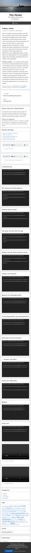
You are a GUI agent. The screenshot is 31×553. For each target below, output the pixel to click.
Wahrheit (8, 524)
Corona (8, 508)
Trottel (20, 519)
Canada (3, 508)
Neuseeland (17, 513)
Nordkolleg (4, 515)
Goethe (10, 510)
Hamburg (14, 510)
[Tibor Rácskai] (15, 12)
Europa (18, 508)
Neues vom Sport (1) (7, 134)
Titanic (13, 517)
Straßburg (4, 518)
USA (24, 520)
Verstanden (9, 551)
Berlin (3, 506)
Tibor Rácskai (15, 15)
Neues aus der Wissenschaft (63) (10, 133)
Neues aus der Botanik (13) (9, 139)
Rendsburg (19, 515)
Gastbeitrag (4, 510)
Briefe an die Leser (15, 506)
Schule (27, 515)
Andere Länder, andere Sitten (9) (10, 136)
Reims (14, 515)
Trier (16, 520)
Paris (8, 515)
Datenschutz (6, 541)
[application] (15, 177)
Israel (18, 510)
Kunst (14, 511)
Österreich (17, 524)
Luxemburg (20, 512)
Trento (13, 520)
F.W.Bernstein (23, 508)
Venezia (11, 521)
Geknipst (5, 495)
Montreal (4, 514)
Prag (11, 515)
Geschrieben (24, 86)
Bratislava (7, 506)
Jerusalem (23, 510)
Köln (17, 511)
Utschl (4, 521)
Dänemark (13, 508)
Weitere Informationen (20, 551)
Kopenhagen (5, 512)
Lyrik (24, 512)
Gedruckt (5, 493)
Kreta (9, 512)
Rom (23, 515)
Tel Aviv (9, 517)
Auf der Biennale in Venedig (9, 138)
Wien (12, 523)
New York (25, 513)
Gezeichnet (5, 498)
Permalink (23, 87)
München (9, 514)
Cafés (23, 506)
